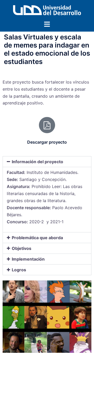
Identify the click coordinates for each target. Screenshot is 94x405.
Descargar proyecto (47, 142)
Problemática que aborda (37, 237)
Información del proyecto (37, 161)
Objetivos (21, 248)
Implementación (28, 259)
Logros (19, 269)
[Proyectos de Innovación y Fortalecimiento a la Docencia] (47, 9)
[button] (47, 161)
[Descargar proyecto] (47, 125)
